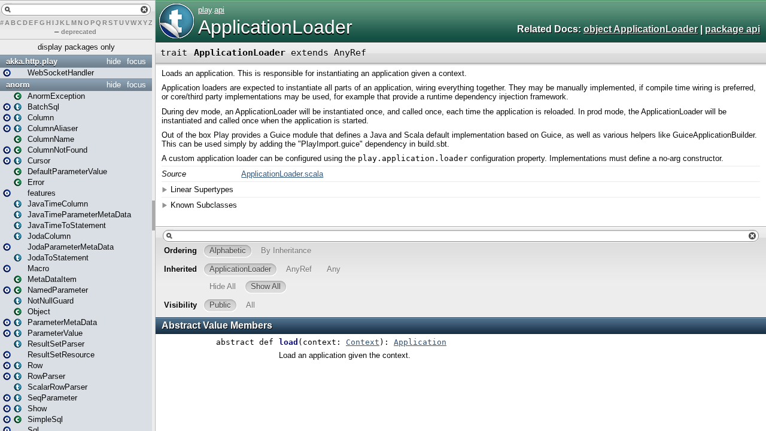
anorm (18, 84)
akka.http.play (31, 61)
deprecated (78, 31)
